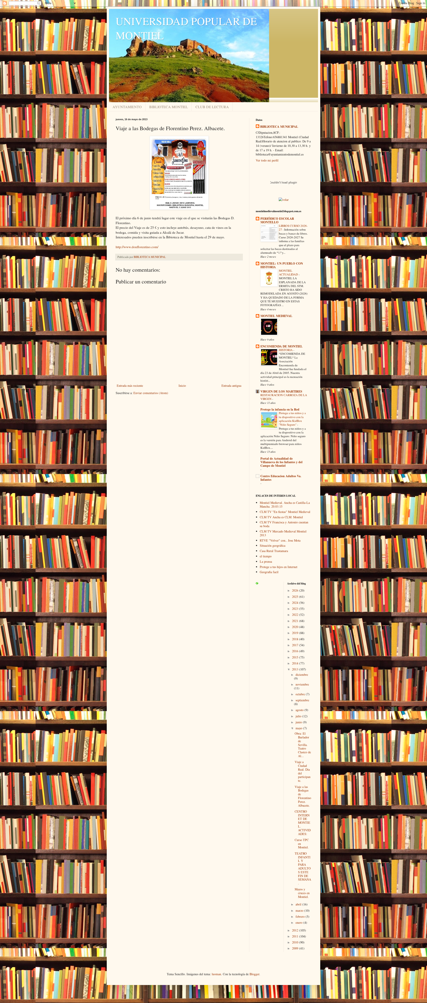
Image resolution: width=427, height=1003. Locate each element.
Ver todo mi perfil (267, 160)
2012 (295, 930)
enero (299, 922)
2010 (295, 942)
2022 (295, 614)
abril (299, 904)
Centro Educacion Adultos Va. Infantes (280, 478)
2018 (295, 639)
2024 (295, 602)
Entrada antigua (231, 385)
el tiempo (266, 556)
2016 (295, 651)
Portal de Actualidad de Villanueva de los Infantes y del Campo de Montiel (281, 462)
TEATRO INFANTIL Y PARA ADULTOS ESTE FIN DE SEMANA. (303, 868)
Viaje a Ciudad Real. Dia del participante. (302, 771)
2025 (295, 596)
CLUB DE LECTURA (212, 106)
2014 (295, 663)
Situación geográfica (272, 545)
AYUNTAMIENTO (127, 106)
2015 (295, 657)
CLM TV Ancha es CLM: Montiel (281, 517)
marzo (300, 910)
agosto (300, 710)
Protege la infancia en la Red (279, 409)
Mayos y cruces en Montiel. (302, 893)
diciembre (302, 674)
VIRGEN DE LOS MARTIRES (281, 391)
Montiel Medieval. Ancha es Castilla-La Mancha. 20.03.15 (285, 504)
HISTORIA (286, 350)
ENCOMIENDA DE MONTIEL (281, 346)
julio (299, 716)
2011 (295, 936)
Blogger (254, 974)
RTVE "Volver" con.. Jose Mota (280, 540)
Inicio (182, 385)
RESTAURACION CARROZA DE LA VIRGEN (283, 397)
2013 (295, 669)
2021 (295, 621)
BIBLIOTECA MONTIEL (168, 106)
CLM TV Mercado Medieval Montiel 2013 (283, 533)
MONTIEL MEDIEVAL (276, 315)
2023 (295, 608)
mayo (299, 728)
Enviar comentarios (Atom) (150, 393)
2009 (295, 948)
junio (299, 722)
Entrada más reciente (130, 385)
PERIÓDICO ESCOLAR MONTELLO (277, 220)
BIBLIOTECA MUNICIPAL (279, 126)
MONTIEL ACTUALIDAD (289, 272)
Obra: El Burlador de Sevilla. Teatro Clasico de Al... (303, 744)
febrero (301, 916)
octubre (301, 694)
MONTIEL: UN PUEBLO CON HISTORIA (281, 265)
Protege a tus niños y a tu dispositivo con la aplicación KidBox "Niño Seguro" (292, 419)
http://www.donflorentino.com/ (137, 247)
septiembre (302, 700)
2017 (295, 645)
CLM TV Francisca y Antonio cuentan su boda (284, 524)
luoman (216, 974)
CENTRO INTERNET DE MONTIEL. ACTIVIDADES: (303, 822)
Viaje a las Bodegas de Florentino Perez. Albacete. (303, 796)
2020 (295, 627)
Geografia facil (269, 572)
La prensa (266, 561)
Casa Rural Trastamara (274, 551)
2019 (295, 633)
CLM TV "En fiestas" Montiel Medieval (285, 512)
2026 (295, 590)
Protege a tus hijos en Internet (278, 567)
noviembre (302, 684)
